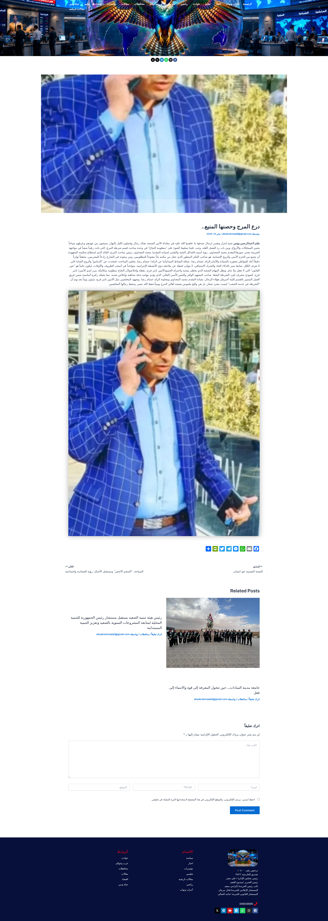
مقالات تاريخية (186, 879)
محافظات (139, 4)
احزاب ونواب (232, 4)
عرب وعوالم (156, 4)
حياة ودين (74, 4)
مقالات (125, 4)
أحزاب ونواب (186, 889)
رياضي (184, 4)
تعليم (207, 4)
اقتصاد (98, 4)
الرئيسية (247, 4)
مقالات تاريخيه (77, 9)
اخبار (218, 4)
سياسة (171, 4)
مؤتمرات (111, 4)
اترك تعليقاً (254, 699)
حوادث (196, 4)
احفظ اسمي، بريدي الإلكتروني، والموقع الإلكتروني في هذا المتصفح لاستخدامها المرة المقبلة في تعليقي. (203, 799)
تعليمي (189, 873)
